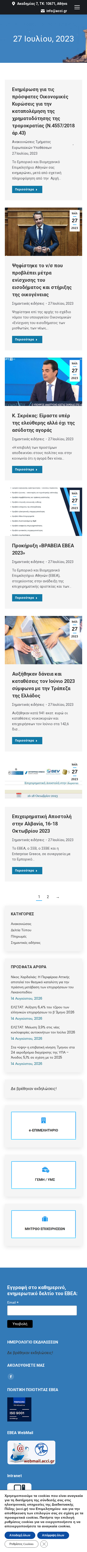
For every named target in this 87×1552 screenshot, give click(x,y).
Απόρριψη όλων (53, 1535)
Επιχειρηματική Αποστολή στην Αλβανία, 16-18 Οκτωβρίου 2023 (42, 824)
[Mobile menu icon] (77, 7)
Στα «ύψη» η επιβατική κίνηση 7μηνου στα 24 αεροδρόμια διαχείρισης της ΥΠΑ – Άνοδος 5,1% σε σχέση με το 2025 (43, 1052)
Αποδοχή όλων (19, 1535)
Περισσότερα (24, 189)
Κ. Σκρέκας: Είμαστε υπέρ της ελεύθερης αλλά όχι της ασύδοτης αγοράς (43, 423)
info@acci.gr (56, 11)
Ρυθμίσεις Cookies (21, 1544)
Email (13, 1302)
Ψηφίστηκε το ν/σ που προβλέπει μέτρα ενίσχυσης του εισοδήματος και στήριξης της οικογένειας (42, 280)
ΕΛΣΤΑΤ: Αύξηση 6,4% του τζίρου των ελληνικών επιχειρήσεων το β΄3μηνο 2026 (42, 1010)
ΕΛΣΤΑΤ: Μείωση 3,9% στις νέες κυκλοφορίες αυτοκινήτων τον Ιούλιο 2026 (43, 1030)
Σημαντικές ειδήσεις (28, 303)
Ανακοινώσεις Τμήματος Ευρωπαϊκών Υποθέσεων (32, 145)
